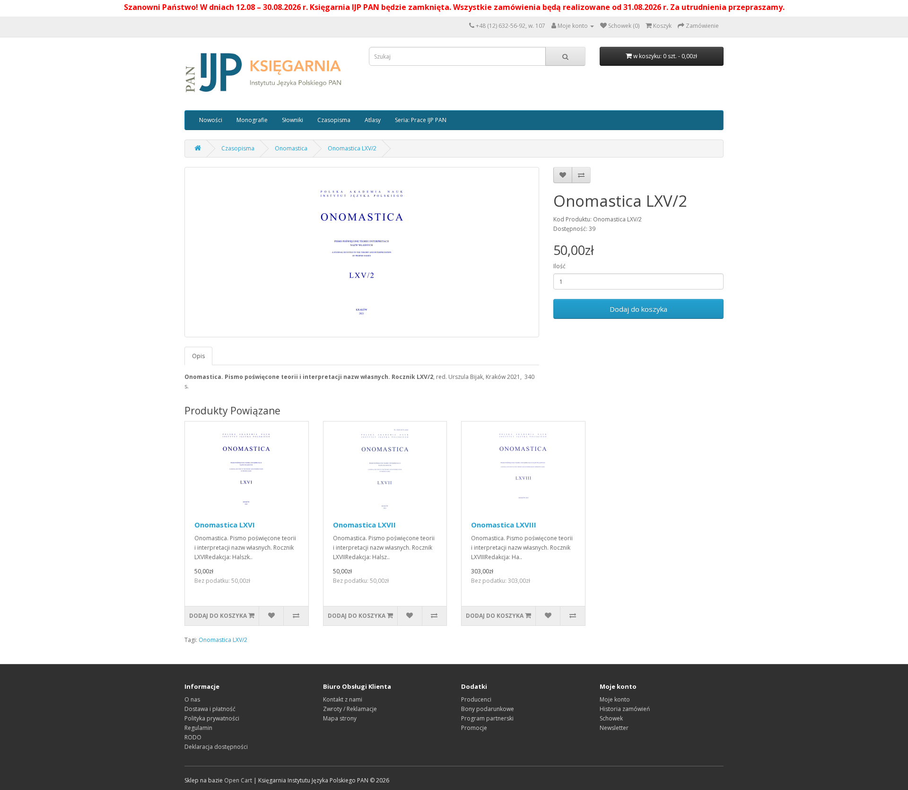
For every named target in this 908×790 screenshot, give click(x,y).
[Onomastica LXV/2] (361, 252)
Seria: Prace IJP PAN (420, 120)
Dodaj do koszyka (638, 309)
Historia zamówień (625, 709)
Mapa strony (340, 718)
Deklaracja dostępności (216, 747)
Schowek (611, 718)
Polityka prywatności (211, 718)
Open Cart (238, 780)
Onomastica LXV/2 (352, 148)
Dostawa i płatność (210, 709)
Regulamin (198, 728)
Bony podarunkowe (487, 709)
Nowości (210, 120)
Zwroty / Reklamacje (350, 709)
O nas (192, 699)
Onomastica (291, 148)
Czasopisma (333, 120)
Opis (198, 356)
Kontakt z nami (342, 699)
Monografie (252, 120)
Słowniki (292, 120)
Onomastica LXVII (364, 524)
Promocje (474, 728)
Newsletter (614, 728)
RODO (192, 737)
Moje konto (615, 699)
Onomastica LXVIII (503, 524)
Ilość (559, 266)
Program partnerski (487, 718)
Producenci (476, 699)
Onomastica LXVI (224, 524)
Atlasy (373, 120)
